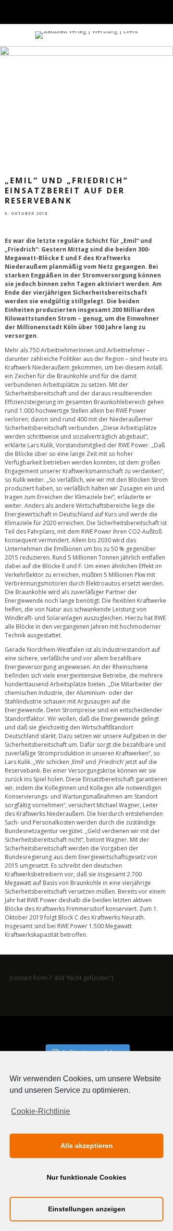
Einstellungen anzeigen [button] (86, 1209)
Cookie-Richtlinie (40, 1111)
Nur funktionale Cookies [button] (86, 1177)
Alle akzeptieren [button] (87, 1145)
